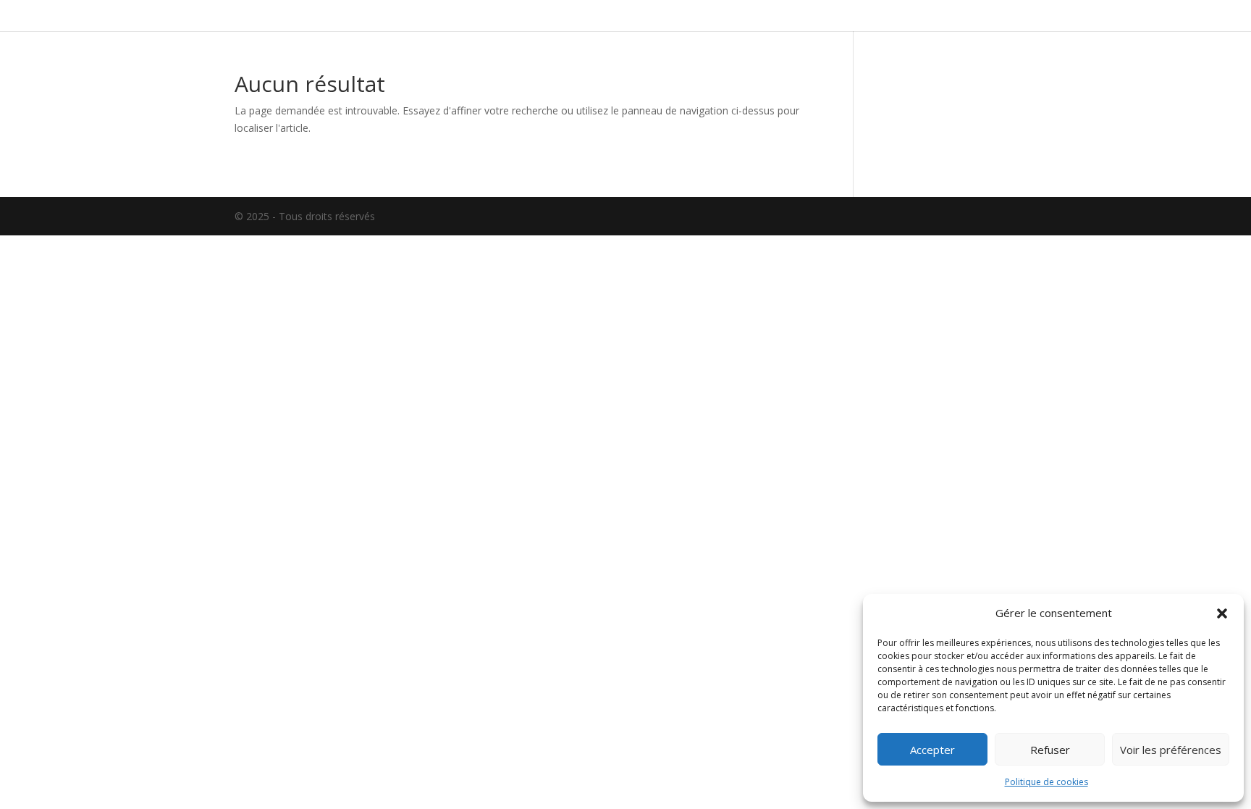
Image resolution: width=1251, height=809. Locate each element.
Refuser (1050, 749)
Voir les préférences (1170, 749)
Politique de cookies (1046, 782)
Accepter (932, 749)
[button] (1222, 613)
